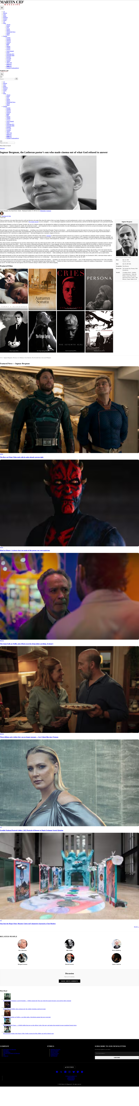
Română (8, 57)
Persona (15, 357)
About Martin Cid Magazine (9, 1049)
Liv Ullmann (20, 357)
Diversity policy (54, 1052)
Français (8, 42)
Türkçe (8, 61)
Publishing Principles (55, 1049)
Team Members (6, 1052)
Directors (2, 148)
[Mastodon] (78, 1072)
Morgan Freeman (22, 964)
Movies (5, 13)
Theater (8, 24)
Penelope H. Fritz (6, 216)
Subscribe (117, 1057)
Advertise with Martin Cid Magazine (11, 1053)
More (4, 23)
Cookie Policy (71, 1077)
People (8, 29)
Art (4, 21)
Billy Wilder (69, 950)
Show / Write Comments (69, 981)
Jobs (4, 1054)
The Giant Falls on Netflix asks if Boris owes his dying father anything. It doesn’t (26, 644)
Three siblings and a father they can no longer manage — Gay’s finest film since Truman (29, 737)
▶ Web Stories (69, 1067)
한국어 (8, 49)
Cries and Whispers (46, 357)
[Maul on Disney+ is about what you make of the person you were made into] (69, 546)
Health (8, 33)
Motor (8, 34)
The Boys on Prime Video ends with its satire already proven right (21, 457)
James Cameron (116, 964)
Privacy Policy (71, 1078)
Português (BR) (10, 55)
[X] (61, 1072)
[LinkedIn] (65, 1072)
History (8, 30)
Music (4, 16)
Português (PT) (10, 54)
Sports (4, 20)
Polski (8, 52)
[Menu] (2, 8)
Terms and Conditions (71, 1076)
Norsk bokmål (10, 51)
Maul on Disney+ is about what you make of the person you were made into (25, 550)
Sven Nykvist (27, 357)
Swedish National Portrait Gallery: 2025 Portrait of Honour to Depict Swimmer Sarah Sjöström (31, 830)
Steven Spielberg (116, 950)
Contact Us (5, 1056)
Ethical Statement (55, 1050)
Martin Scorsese (69, 964)
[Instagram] (69, 1072)
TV (4, 11)
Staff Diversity (54, 1056)
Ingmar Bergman (8, 357)
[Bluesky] (74, 1072)
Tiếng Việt (9, 62)
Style (7, 27)
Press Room (6, 1050)
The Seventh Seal (36, 357)
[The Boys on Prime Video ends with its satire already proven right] (69, 452)
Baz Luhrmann (23, 950)
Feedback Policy (54, 1054)
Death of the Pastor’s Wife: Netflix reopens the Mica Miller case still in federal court (32, 1033)
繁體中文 (9, 66)
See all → (136, 926)
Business (5, 17)
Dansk (8, 43)
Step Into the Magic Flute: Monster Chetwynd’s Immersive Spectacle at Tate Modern (28, 923)
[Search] (2, 74)
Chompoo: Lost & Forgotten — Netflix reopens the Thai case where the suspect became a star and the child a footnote (41, 1000)
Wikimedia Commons (45, 210)
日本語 (8, 48)
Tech (4, 14)
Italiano (8, 46)
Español (8, 39)
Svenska (8, 59)
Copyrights (71, 1079)
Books (8, 26)
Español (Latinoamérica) (12, 68)
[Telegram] (82, 1072)
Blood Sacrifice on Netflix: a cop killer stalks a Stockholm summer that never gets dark (29, 1017)
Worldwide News (10, 32)
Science (5, 19)
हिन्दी (7, 45)
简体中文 (9, 64)
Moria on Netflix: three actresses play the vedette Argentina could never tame (26, 1009)
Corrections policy (55, 1053)
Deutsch (8, 40)
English (5, 36)
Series (1, 454)
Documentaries (7, 1000)
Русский (8, 58)
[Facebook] (57, 1072)
